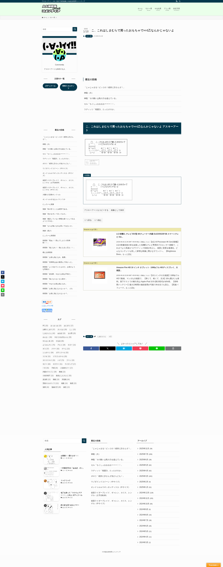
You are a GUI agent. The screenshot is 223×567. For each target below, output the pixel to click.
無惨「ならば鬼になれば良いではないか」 (58, 226)
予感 (55, 368)
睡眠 (56, 379)
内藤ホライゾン (49, 372)
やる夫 (60, 341)
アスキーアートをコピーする (96, 210)
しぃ (72, 329)
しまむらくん (101, 336)
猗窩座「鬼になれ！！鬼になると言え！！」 (59, 248)
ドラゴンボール (60, 356)
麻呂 (66, 387)
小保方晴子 (48, 375)
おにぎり (68, 326)
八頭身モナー (66, 368)
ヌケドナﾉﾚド (49, 360)
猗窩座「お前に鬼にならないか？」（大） (58, 288)
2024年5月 (145, 531)
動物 (62, 372)
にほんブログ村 (47, 306)
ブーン (70, 360)
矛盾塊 (66, 379)
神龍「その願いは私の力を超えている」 (101, 98)
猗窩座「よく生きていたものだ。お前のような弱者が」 (59, 268)
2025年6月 (145, 460)
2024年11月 (146, 498)
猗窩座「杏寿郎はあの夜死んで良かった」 (58, 262)
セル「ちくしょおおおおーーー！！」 (100, 104)
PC (45, 326)
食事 (46, 387)
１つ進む (98, 220)
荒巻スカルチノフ (51, 383)
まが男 (72, 333)
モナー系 (89, 36)
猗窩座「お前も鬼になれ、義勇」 (55, 257)
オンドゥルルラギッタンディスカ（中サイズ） (58, 174)
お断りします (49, 329)
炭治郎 (46, 379)
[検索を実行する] (74, 29)
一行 (46, 368)
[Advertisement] (132, 57)
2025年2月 (145, 482)
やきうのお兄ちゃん (63, 337)
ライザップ (70, 364)
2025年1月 (145, 487)
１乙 (110, 336)
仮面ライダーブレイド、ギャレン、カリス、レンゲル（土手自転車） (59, 181)
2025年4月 (145, 471)
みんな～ (47, 337)
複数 (64, 383)
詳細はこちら (145, 242)
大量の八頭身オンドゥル (52, 195)
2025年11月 (145, 449)
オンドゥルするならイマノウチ (54, 199)
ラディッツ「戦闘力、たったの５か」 (100, 109)
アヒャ (61, 345)
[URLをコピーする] (173, 348)
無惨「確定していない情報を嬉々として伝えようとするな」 (59, 220)
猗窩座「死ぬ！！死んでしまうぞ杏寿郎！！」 (56, 242)
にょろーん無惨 (48, 204)
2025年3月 (145, 476)
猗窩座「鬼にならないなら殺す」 (55, 279)
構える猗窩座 (47, 252)
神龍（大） (88, 93)
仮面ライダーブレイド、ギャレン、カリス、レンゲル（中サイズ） (59, 189)
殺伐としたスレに (63, 375)
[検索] (179, 1)
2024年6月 (145, 526)
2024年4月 (145, 537)
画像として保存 (117, 210)
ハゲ (61, 360)
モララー (57, 364)
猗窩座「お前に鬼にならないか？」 (56, 293)
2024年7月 (145, 520)
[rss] (176, 1)
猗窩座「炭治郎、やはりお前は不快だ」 (57, 274)
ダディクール (62, 352)
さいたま (62, 329)
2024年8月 (145, 515)
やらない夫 (48, 341)
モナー (46, 364)
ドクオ (46, 356)
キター (72, 345)
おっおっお (56, 326)
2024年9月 (145, 509)
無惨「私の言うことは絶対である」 (56, 209)
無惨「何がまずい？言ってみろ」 (55, 214)
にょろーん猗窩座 (49, 236)
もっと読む (127, 254)
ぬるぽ (61, 333)
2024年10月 (145, 504)
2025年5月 (145, 465)
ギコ (46, 349)
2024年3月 (145, 542)
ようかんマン (49, 345)
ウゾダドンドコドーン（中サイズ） (56, 168)
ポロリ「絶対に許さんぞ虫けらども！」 (57, 163)
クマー (55, 349)
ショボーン (48, 352)
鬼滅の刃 (56, 387)
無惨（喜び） (47, 231)
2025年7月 (145, 454)
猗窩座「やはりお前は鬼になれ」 (55, 284)
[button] (91, 348)
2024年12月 (146, 493)
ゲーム (66, 349)
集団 (73, 383)
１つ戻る (88, 220)
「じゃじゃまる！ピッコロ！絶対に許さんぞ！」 (104, 87)
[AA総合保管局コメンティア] (51, 9)
